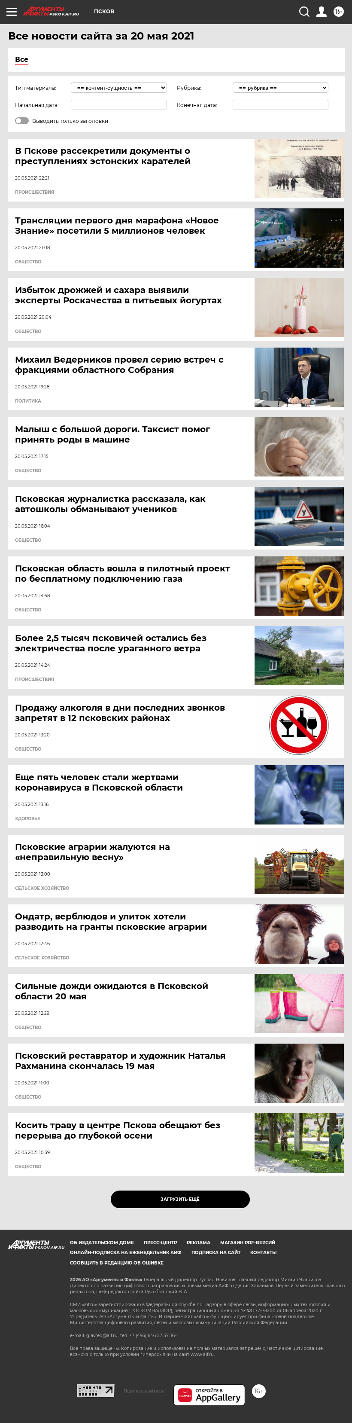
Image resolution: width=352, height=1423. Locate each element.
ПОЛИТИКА (28, 401)
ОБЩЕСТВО (28, 262)
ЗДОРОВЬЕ (27, 819)
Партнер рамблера (144, 1390)
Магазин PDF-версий (247, 1243)
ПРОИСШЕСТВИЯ (34, 192)
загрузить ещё (180, 1199)
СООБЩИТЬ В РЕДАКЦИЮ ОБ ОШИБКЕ (117, 1263)
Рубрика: (189, 88)
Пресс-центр (160, 1243)
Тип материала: (35, 88)
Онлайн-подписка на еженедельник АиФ (126, 1252)
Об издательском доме (102, 1243)
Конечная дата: (197, 105)
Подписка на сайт (215, 1252)
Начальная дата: (37, 105)
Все (21, 59)
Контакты (263, 1252)
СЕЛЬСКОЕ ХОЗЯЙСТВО (42, 888)
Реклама (198, 1243)
